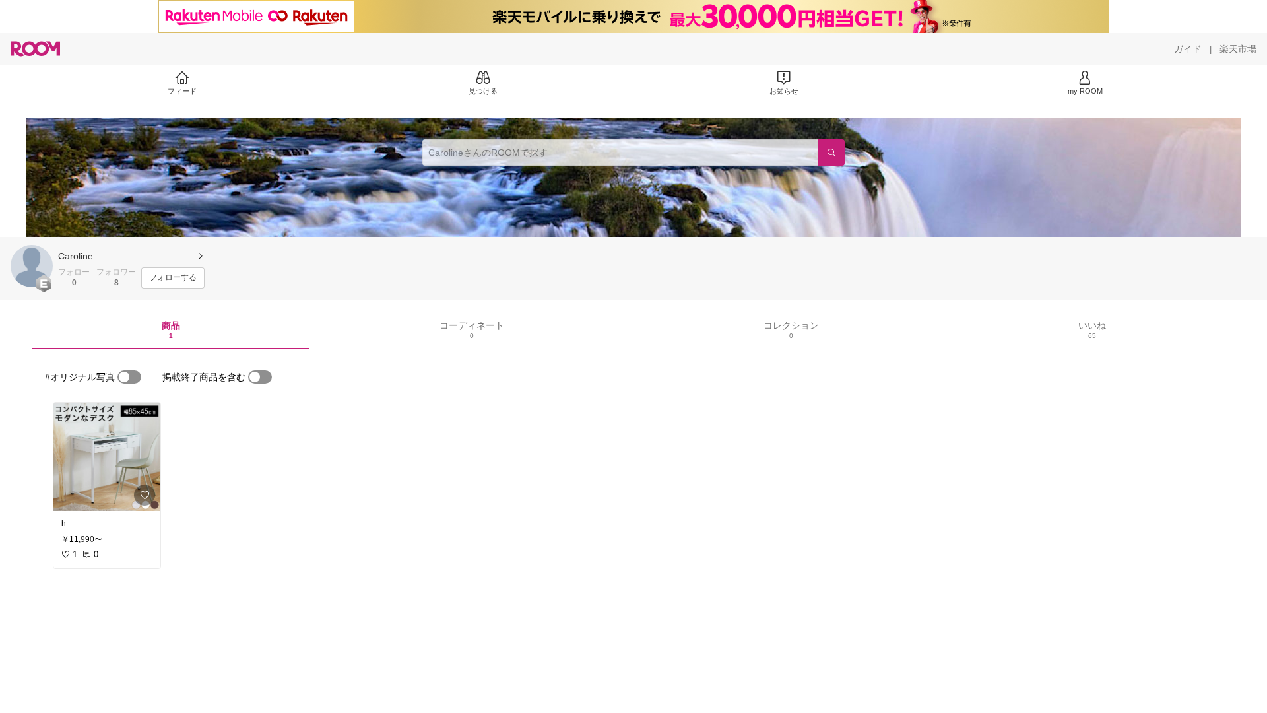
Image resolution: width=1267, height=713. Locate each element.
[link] (106, 457)
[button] (32, 266)
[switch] (129, 377)
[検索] (831, 152)
